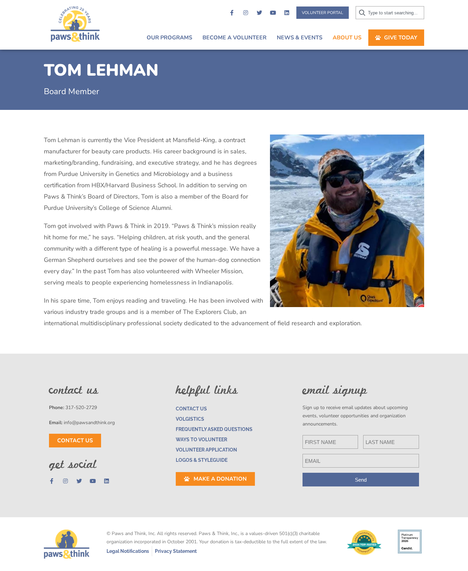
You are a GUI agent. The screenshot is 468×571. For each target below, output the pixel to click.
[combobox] (390, 12)
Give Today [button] (400, 37)
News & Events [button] (299, 37)
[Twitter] (259, 12)
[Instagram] (245, 12)
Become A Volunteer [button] (234, 37)
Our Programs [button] (169, 37)
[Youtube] (273, 12)
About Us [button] (347, 37)
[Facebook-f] (232, 12)
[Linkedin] (287, 12)
